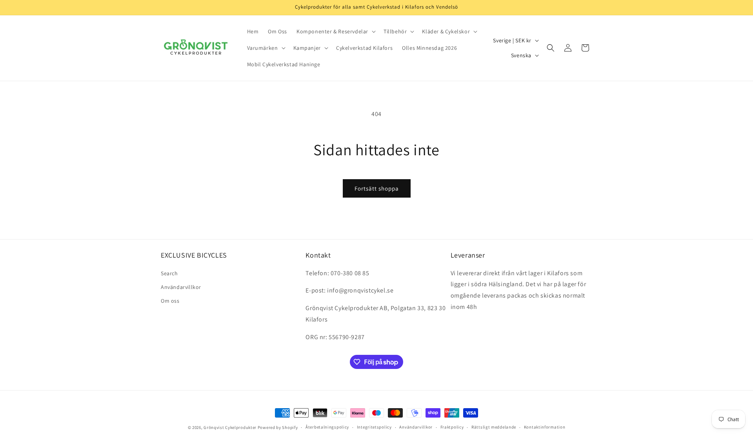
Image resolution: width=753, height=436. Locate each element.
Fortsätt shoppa (377, 188)
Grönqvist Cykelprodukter (230, 427)
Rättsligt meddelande (493, 427)
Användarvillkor (181, 287)
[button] (335, 31)
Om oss (170, 300)
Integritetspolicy (374, 427)
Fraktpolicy (452, 427)
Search (169, 273)
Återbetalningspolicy (327, 427)
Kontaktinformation (545, 427)
